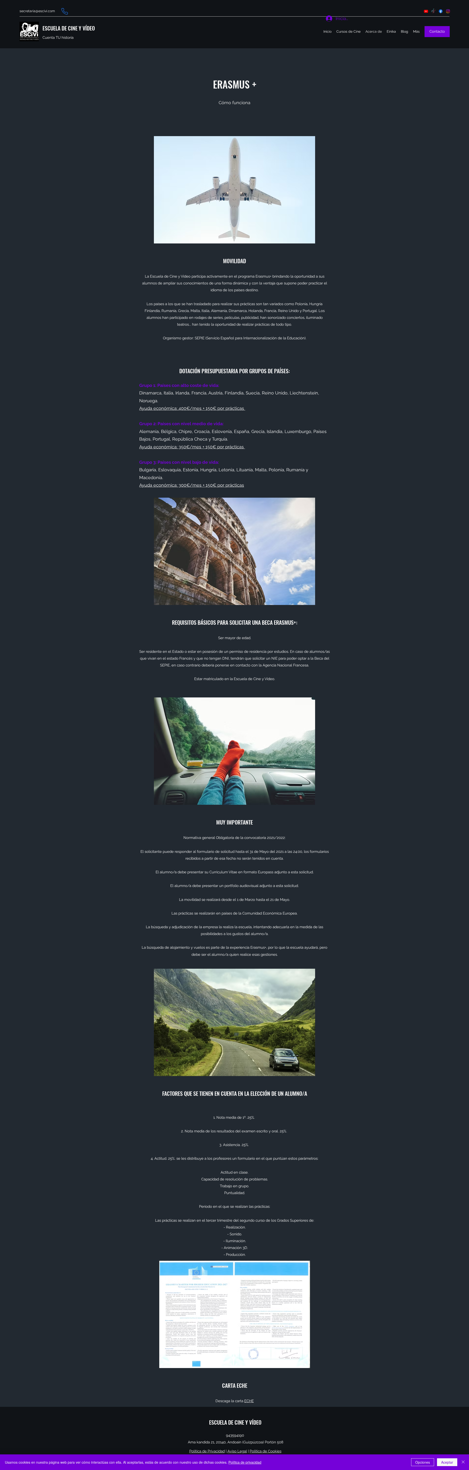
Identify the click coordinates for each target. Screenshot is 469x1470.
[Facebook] (440, 11)
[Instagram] (448, 11)
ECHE (249, 1401)
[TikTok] (433, 11)
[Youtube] (426, 11)
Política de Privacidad (207, 1451)
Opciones (422, 1462)
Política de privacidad (244, 1462)
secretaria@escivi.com (37, 11)
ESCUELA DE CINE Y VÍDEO (69, 28)
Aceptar (447, 1462)
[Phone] (64, 11)
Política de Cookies (265, 1451)
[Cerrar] (463, 1462)
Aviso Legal (237, 1451)
